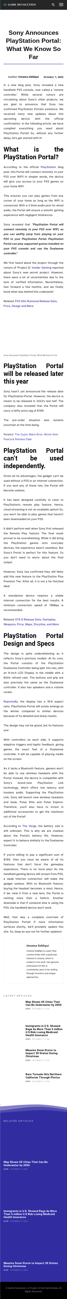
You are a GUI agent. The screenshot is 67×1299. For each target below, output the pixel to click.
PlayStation (49, 167)
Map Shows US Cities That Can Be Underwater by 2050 (43, 1003)
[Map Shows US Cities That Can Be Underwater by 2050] (13, 1010)
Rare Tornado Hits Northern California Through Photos (44, 1076)
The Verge (29, 826)
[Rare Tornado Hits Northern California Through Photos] (13, 1083)
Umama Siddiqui (28, 76)
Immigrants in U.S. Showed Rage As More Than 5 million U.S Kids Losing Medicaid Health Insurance (44, 1030)
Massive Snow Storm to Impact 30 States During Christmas (42, 1053)
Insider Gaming (41, 267)
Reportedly (11, 701)
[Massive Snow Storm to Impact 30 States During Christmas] (13, 1059)
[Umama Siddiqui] (6, 77)
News (28, 1009)
